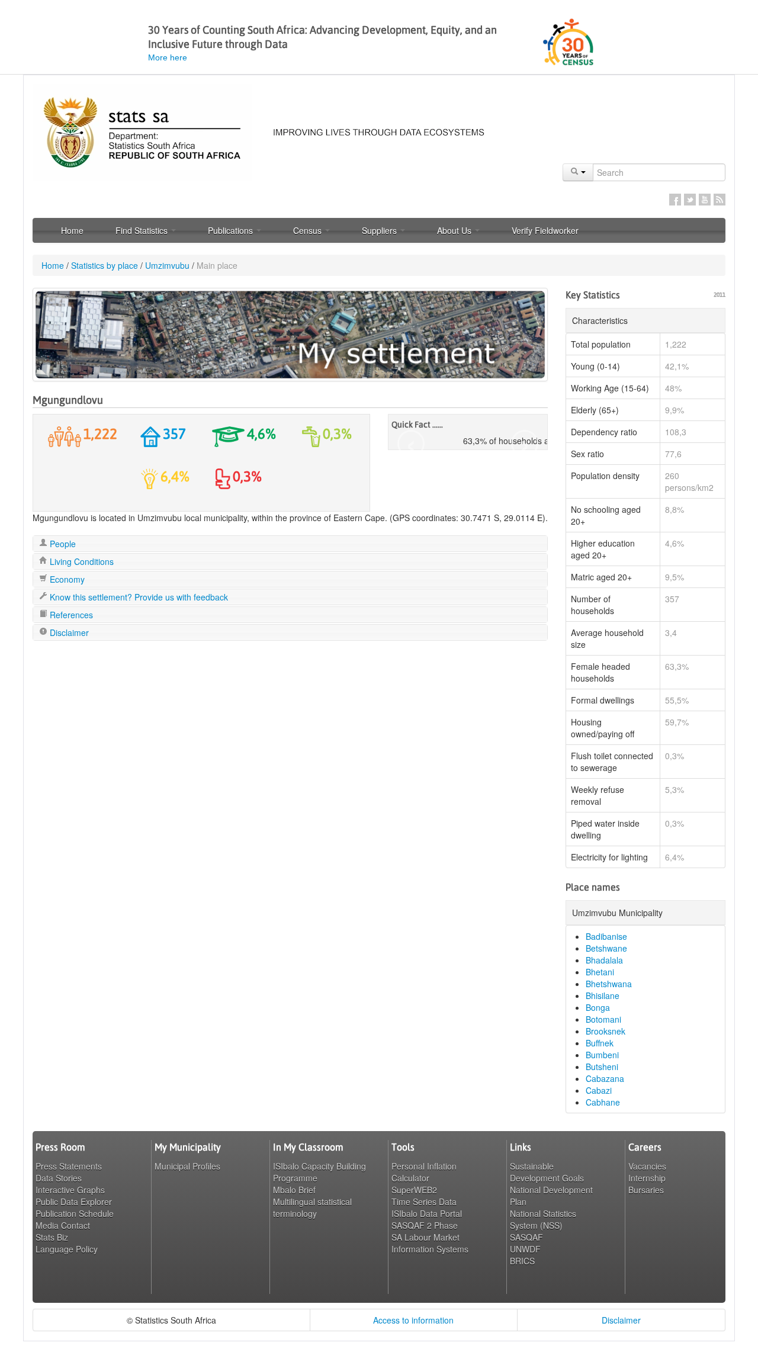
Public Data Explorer (74, 1201)
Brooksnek (605, 1031)
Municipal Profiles (187, 1166)
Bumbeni (602, 1055)
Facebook (675, 199)
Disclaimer (68, 632)
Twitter (690, 199)
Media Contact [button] (63, 1225)
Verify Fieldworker (545, 230)
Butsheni (602, 1066)
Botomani (603, 1019)
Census (308, 230)
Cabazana (605, 1078)
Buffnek (600, 1043)
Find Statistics (142, 230)
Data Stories (59, 1178)
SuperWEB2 (414, 1190)
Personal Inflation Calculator (424, 1172)
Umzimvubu (167, 265)
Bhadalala (604, 960)
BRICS (522, 1261)
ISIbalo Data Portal (426, 1213)
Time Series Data (424, 1201)
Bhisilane (602, 995)
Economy (66, 579)
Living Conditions (80, 561)
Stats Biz (52, 1237)
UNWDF (525, 1249)
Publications (231, 230)
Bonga (598, 1007)
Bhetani (600, 972)
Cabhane (603, 1102)
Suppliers (380, 230)
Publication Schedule (75, 1213)
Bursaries (646, 1190)
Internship (647, 1178)
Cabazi (599, 1090)
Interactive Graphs (70, 1190)
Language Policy (67, 1249)
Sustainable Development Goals (547, 1172)
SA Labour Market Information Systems (429, 1243)
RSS (719, 199)
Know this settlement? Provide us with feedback (137, 597)
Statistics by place (104, 265)
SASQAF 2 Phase (424, 1225)
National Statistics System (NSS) (543, 1219)
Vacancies (647, 1166)
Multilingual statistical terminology (312, 1207)
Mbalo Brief (294, 1190)
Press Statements (69, 1166)
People (61, 544)
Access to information (413, 1320)
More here (167, 57)
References (70, 615)
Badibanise (606, 936)
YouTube (705, 199)
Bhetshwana (609, 984)
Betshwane (606, 948)
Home (72, 230)
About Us (455, 230)
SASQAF (526, 1237)
